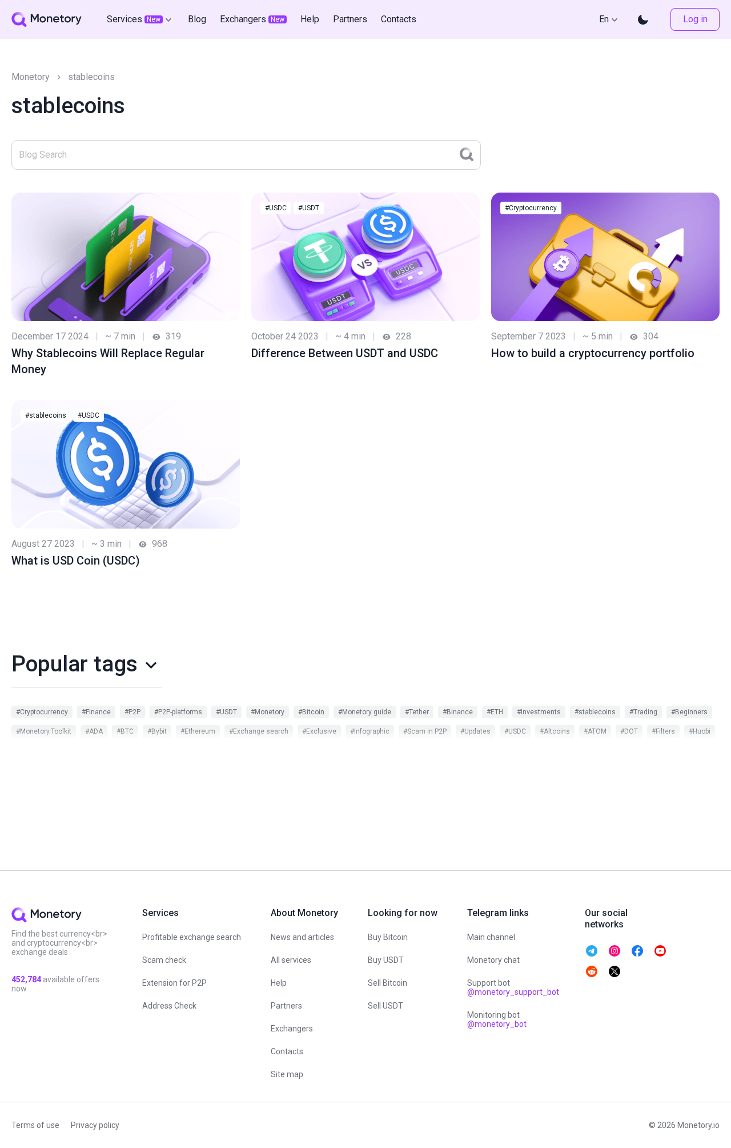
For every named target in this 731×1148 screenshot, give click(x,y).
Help (279, 982)
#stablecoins (45, 415)
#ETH (495, 712)
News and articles (302, 937)
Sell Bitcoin (387, 982)
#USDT (308, 208)
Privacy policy (95, 1125)
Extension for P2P (174, 982)
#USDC (276, 208)
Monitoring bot (497, 1019)
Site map (287, 1074)
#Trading (643, 712)
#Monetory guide (364, 712)
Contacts (287, 1051)
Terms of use (35, 1125)
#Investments (539, 712)
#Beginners (689, 712)
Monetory (30, 76)
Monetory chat (493, 960)
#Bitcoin (311, 712)
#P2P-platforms (178, 712)
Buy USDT (386, 960)
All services (291, 960)
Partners (286, 1005)
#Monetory (267, 712)
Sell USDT (385, 1005)
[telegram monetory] (592, 951)
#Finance (96, 712)
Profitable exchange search (191, 937)
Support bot (513, 987)
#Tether (417, 712)
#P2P (132, 712)
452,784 (26, 979)
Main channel (491, 937)
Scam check (164, 960)
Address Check (169, 1005)
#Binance (458, 712)
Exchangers (292, 1028)
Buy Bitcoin (388, 937)
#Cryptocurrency (531, 208)
